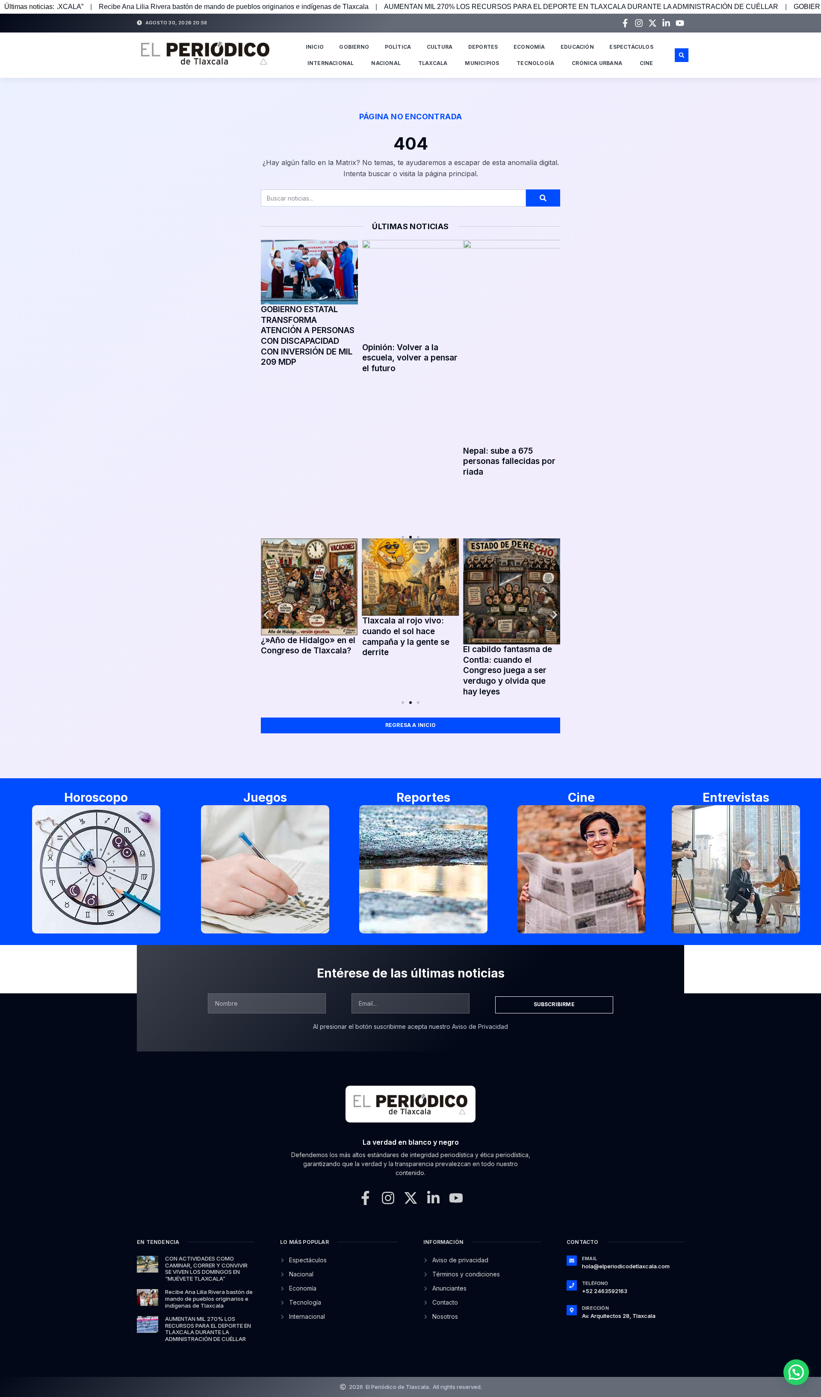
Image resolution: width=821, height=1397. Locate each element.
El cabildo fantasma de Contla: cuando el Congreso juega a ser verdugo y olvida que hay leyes (507, 670)
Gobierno (354, 47)
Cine (646, 63)
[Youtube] (680, 23)
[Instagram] (639, 23)
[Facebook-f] (625, 23)
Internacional (330, 63)
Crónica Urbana (597, 63)
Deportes (483, 47)
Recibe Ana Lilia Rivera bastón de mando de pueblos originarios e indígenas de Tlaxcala (209, 1298)
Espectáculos (631, 47)
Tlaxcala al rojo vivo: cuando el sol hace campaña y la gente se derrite (405, 636)
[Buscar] (543, 198)
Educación (577, 47)
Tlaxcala (433, 63)
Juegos (265, 797)
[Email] (572, 1260)
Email (589, 1258)
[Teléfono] (572, 1285)
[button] (681, 55)
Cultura (439, 47)
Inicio (315, 47)
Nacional (386, 63)
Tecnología (535, 63)
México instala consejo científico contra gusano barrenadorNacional (522, 461)
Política (398, 47)
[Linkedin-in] (666, 23)
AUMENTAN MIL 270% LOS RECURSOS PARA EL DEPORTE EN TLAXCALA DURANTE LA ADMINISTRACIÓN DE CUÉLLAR (475, 6)
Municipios (482, 63)
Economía (529, 47)
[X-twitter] (652, 23)
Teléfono (595, 1283)
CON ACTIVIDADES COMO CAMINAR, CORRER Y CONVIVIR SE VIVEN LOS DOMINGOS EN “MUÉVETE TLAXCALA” (206, 1268)
